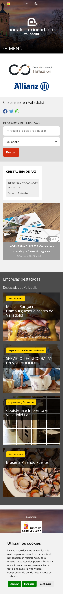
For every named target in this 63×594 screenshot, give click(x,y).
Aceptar (14, 584)
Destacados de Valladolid (20, 288)
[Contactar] (27, 3)
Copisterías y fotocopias (21, 402)
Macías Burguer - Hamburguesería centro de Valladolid (29, 311)
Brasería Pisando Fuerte (27, 462)
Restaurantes (15, 298)
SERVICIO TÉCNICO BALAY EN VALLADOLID (29, 360)
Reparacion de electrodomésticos (26, 350)
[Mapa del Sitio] (36, 3)
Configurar (45, 584)
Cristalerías (23, 193)
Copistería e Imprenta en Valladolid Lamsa (28, 412)
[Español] (6, 4)
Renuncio (29, 584)
